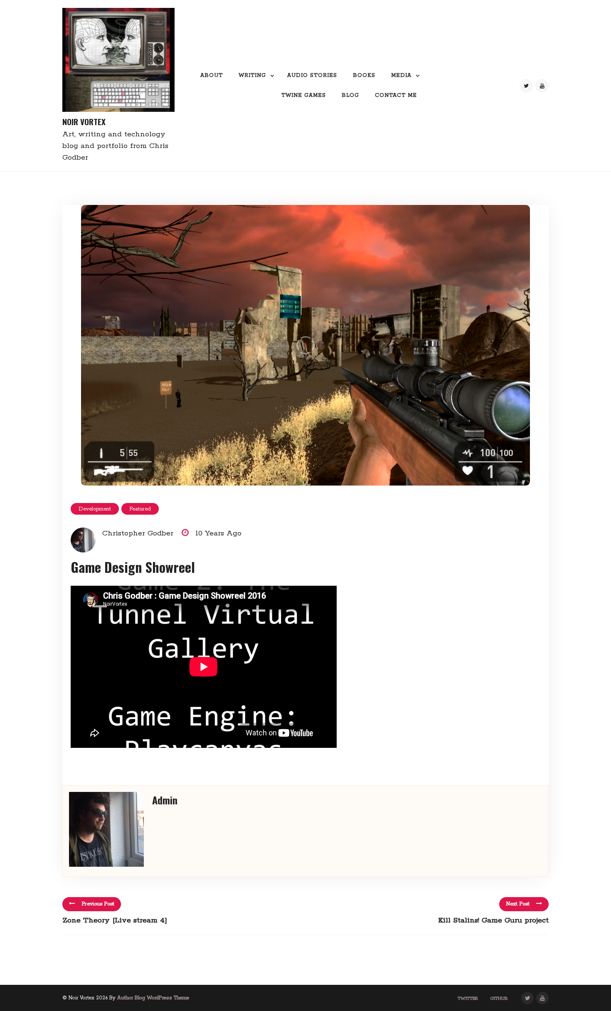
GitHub (499, 998)
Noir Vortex (84, 122)
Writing (252, 75)
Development (95, 509)
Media (401, 75)
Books (364, 75)
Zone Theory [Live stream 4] (114, 920)
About (211, 75)
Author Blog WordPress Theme (153, 998)
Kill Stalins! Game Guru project (493, 920)
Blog (350, 95)
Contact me (396, 95)
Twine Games (303, 95)
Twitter (468, 998)
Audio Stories (312, 75)
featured (140, 509)
